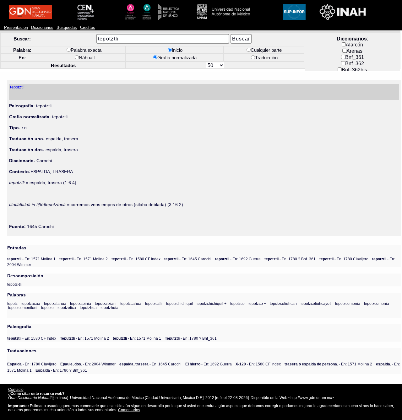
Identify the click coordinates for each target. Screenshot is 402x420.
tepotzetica (66, 308)
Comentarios (129, 410)
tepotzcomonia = (378, 303)
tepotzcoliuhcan (283, 303)
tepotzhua (88, 308)
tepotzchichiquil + (211, 303)
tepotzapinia (80, 303)
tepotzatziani (106, 303)
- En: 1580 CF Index (135, 259)
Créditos (87, 27)
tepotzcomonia (347, 303)
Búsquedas (67, 27)
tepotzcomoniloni (22, 308)
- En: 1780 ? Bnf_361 (290, 259)
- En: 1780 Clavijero (343, 259)
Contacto (16, 389)
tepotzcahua (130, 303)
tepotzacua (30, 303)
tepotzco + (257, 303)
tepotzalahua (55, 303)
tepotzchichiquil (179, 303)
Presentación (16, 27)
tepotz (12, 303)
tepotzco (237, 303)
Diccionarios (42, 27)
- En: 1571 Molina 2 (83, 259)
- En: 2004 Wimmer (88, 364)
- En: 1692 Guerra (238, 259)
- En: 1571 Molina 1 (31, 259)
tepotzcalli (153, 303)
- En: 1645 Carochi (187, 259)
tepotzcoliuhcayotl (316, 303)
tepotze (47, 308)
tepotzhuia (109, 308)
